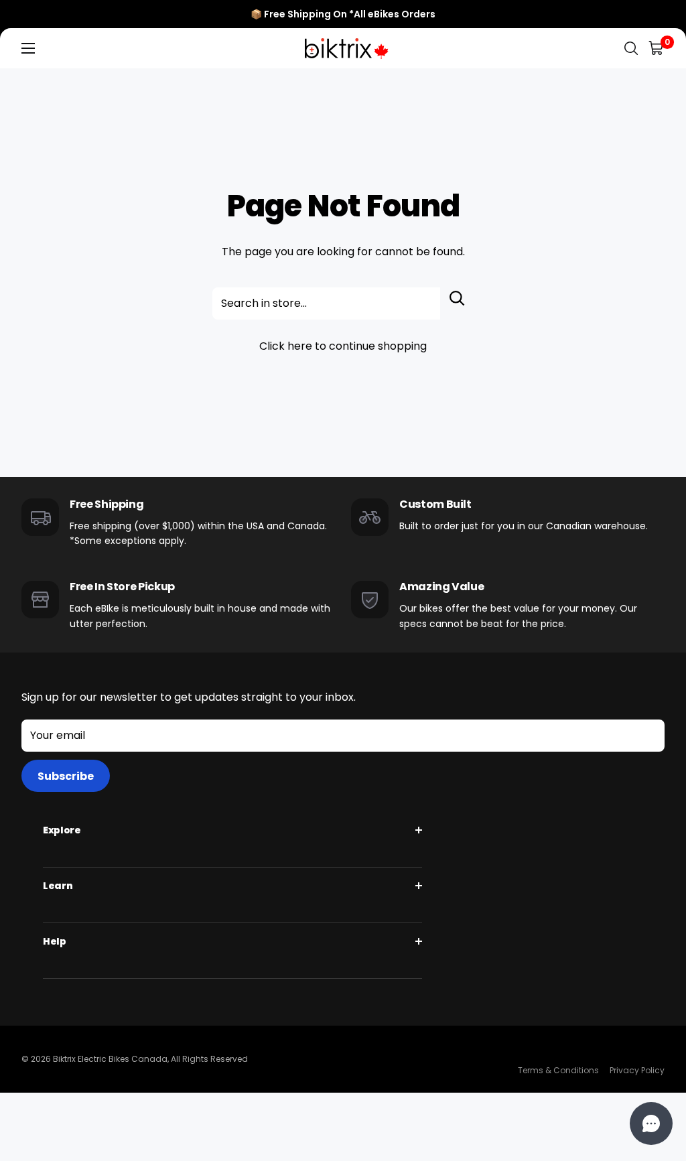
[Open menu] (28, 48)
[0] (657, 48)
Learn (57, 885)
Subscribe (66, 776)
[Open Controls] (651, 1123)
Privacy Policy (637, 1070)
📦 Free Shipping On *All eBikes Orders (343, 14)
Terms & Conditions (558, 1070)
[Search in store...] (457, 303)
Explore (62, 830)
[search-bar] (631, 48)
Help (54, 941)
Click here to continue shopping (343, 346)
